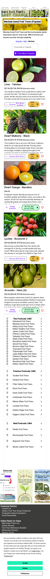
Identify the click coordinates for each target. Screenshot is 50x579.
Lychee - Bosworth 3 (15, 238)
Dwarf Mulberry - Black (17, 135)
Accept (25, 563)
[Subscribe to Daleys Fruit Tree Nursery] (7, 480)
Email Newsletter (9, 515)
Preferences (25, 573)
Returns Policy (8, 532)
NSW (25, 41)
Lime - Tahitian (12, 84)
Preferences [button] (8, 556)
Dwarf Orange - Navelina (18, 187)
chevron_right (41, 318)
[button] (2, 13)
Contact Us (6, 508)
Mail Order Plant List (10, 523)
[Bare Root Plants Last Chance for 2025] (25, 16)
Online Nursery (8, 525)
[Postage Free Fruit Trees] (7, 498)
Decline (25, 568)
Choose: (15, 104)
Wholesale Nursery (10, 530)
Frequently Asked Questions (14, 513)
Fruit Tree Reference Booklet (14, 528)
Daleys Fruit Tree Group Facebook (16, 511)
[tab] (5, 8)
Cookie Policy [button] (35, 551)
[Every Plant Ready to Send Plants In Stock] (25, 486)
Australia (19, 41)
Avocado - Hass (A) (15, 290)
